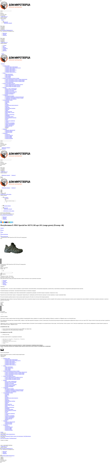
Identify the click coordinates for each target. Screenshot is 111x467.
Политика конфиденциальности (8, 455)
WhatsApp (5, 35)
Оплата (4, 283)
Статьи (1, 432)
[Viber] (7, 222)
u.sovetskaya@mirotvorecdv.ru (7, 30)
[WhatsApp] (9, 222)
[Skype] (11, 222)
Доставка (4, 284)
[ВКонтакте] (1, 222)
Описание (5, 280)
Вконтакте (5, 33)
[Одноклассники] (2, 222)
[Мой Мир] (4, 222)
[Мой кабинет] (1, 174)
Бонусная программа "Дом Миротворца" (8, 438)
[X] (6, 222)
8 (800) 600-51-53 (4, 16)
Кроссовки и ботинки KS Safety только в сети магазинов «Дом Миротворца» (15, 436)
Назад (7, 198)
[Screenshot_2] (13, 257)
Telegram (4, 34)
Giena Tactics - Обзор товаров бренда (7, 434)
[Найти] (1, 12)
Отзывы (4, 281)
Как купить (5, 282)
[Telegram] (12, 222)
